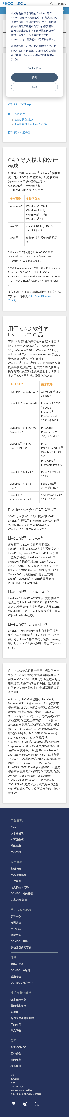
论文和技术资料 (20, 887)
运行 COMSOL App (20, 104)
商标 (13, 1082)
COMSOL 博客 (19, 941)
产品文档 (16, 1024)
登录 (13, 1075)
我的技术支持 (18, 1005)
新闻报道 (16, 1059)
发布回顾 (16, 852)
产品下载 (16, 1030)
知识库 (14, 1012)
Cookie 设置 (17, 1086)
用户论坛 (16, 928)
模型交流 (16, 935)
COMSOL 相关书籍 (22, 893)
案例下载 (16, 868)
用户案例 (16, 881)
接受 (34, 77)
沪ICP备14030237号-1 (21, 1090)
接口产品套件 (16, 114)
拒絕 (34, 86)
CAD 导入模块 (24, 119)
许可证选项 (17, 839)
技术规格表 (17, 833)
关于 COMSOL (19, 1047)
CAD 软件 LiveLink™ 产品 (31, 124)
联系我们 (16, 1065)
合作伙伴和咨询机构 (22, 1018)
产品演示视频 (18, 874)
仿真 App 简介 (19, 899)
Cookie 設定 (34, 68)
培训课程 (16, 922)
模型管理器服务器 (19, 132)
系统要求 (16, 845)
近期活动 (16, 976)
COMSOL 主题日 (20, 970)
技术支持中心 (18, 999)
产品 (13, 827)
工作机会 (16, 1053)
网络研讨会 (17, 964)
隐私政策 (15, 1078)
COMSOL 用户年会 (22, 982)
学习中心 (16, 916)
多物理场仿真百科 (21, 947)
